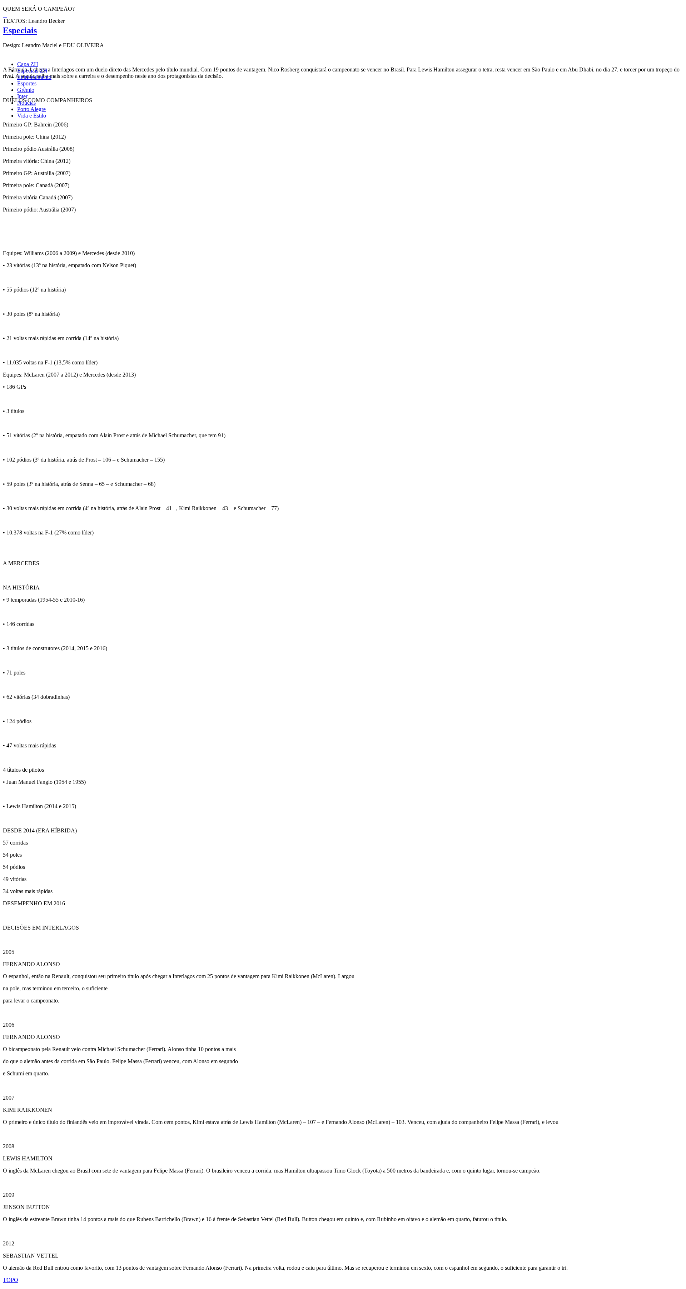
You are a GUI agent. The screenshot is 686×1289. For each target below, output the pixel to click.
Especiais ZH (32, 71)
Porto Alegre (31, 109)
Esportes (26, 83)
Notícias (26, 103)
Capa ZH (27, 64)
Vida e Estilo (31, 116)
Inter (22, 96)
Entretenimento (34, 77)
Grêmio (25, 90)
